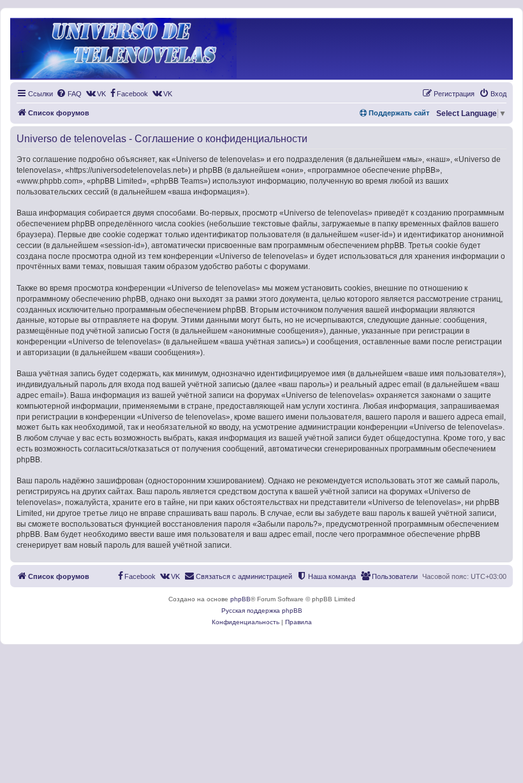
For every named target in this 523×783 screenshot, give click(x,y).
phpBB (240, 599)
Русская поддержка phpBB (261, 610)
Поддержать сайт (398, 113)
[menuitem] (69, 93)
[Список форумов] (123, 49)
